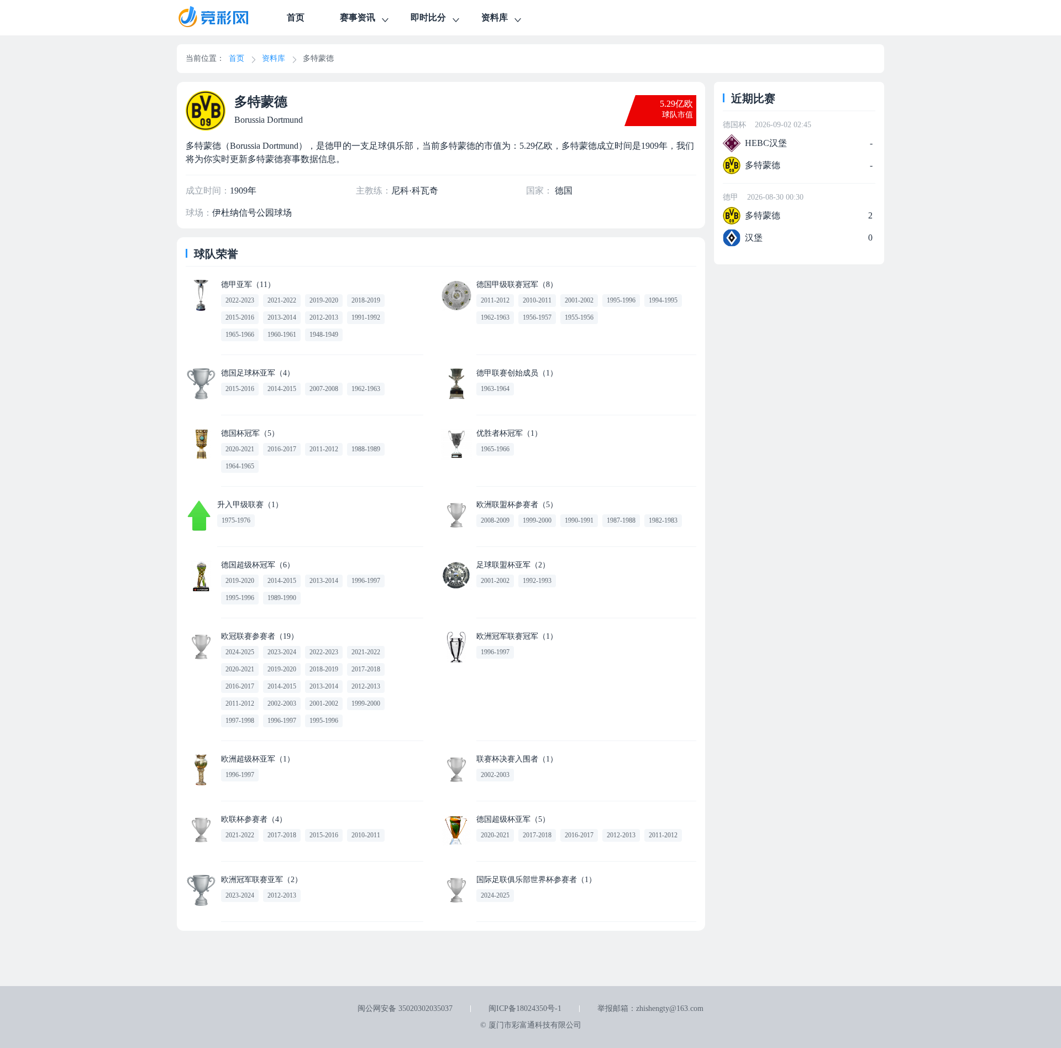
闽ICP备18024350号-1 (525, 1008)
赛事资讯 (357, 17)
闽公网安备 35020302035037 (405, 1008)
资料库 (494, 17)
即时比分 (428, 17)
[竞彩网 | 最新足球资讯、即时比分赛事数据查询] (223, 18)
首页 (295, 17)
